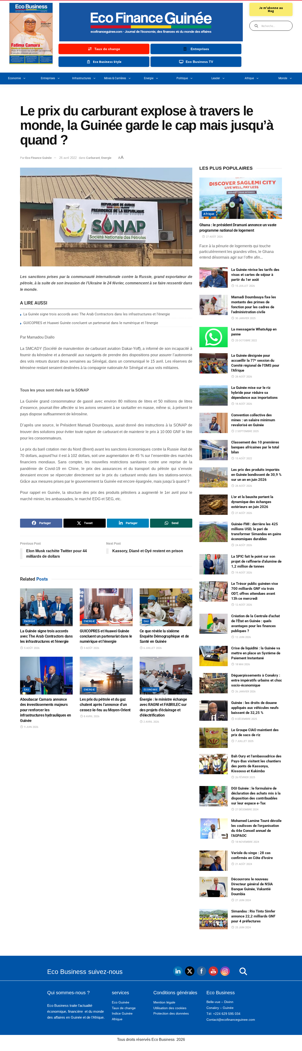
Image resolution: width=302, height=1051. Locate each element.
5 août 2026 (31, 648)
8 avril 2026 (91, 716)
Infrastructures (81, 78)
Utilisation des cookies (169, 1008)
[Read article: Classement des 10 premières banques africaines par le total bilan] (213, 450)
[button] (234, 971)
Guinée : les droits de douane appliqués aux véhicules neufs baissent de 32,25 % (255, 708)
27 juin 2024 (243, 900)
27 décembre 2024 (246, 809)
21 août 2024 (243, 864)
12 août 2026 (243, 604)
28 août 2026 (243, 376)
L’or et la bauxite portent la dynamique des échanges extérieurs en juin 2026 (252, 502)
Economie (14, 78)
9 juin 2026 (30, 727)
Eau (146, 621)
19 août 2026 (243, 572)
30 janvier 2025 (245, 318)
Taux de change (124, 1008)
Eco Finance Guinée (38, 158)
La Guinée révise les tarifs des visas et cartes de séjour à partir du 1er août (255, 275)
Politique (182, 78)
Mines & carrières (115, 78)
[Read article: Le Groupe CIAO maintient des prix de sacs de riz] (213, 738)
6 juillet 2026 (152, 648)
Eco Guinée (120, 1002)
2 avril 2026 (151, 721)
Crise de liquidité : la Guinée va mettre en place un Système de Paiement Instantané (255, 653)
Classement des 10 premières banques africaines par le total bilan (255, 447)
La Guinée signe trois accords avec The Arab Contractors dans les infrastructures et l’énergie (96, 314)
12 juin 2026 (243, 637)
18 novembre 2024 (247, 841)
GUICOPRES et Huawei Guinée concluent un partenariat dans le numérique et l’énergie (90, 323)
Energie (148, 78)
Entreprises (48, 78)
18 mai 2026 (242, 664)
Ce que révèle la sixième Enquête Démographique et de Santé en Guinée (164, 636)
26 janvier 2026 (245, 691)
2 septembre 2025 (247, 431)
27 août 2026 (214, 236)
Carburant (93, 158)
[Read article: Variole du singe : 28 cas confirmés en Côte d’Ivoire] (213, 861)
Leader (215, 78)
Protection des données (171, 1013)
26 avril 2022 (68, 158)
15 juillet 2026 (245, 285)
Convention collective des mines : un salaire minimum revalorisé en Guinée (253, 420)
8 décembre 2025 (246, 719)
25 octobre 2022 (246, 340)
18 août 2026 (243, 403)
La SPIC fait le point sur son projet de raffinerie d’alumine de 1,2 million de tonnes (256, 561)
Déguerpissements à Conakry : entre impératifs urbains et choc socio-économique (256, 680)
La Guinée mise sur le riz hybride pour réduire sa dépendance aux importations (254, 393)
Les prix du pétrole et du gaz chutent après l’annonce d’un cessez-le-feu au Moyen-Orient (105, 704)
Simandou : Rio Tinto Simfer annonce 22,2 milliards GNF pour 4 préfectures (253, 916)
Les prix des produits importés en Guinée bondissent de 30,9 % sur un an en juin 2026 (256, 475)
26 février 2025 (245, 777)
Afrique (249, 78)
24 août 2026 (243, 545)
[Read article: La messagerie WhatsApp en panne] (213, 337)
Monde (282, 78)
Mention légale (164, 1002)
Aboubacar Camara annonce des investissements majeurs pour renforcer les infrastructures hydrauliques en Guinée (45, 710)
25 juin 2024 (243, 927)
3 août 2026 (91, 648)
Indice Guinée (122, 1013)
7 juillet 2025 (244, 741)
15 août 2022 (243, 458)
